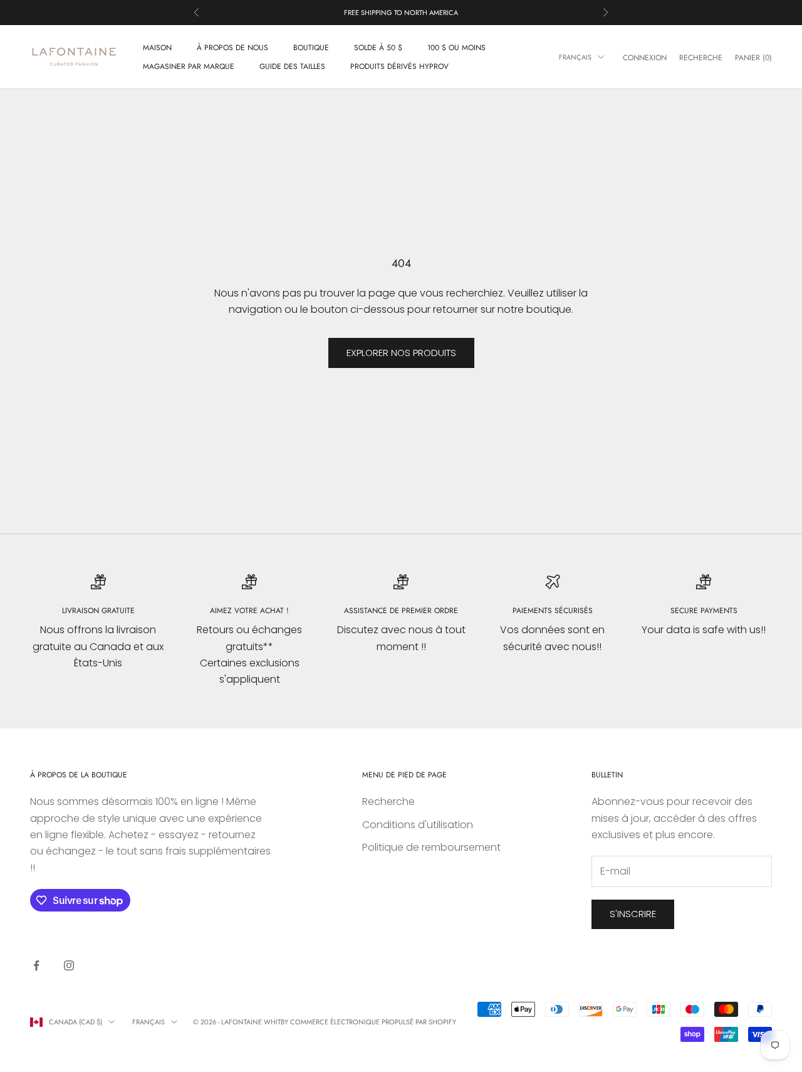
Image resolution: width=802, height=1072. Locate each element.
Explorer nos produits (401, 352)
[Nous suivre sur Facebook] (36, 965)
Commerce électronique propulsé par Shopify (373, 1022)
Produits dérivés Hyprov (399, 66)
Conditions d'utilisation (417, 824)
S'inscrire (633, 913)
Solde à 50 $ (378, 47)
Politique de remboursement (431, 847)
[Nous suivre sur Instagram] (69, 965)
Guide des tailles (292, 66)
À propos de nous (232, 47)
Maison (157, 47)
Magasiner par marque (188, 66)
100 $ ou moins (456, 47)
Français (575, 57)
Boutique (311, 47)
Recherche (388, 801)
